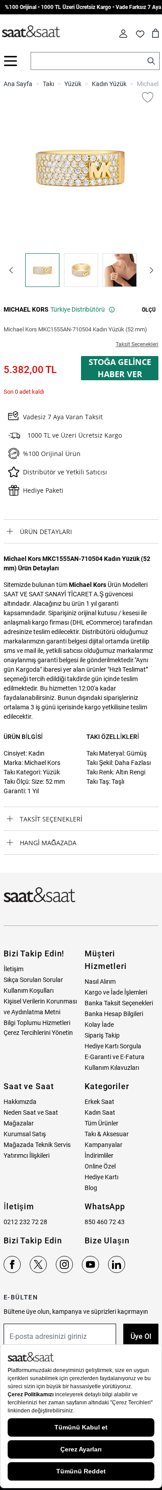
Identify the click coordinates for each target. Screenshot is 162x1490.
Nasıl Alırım (100, 981)
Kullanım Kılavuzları (112, 1067)
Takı (48, 83)
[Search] (151, 61)
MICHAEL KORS (26, 309)
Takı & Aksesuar (107, 1134)
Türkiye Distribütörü (77, 309)
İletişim (13, 969)
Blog (91, 1187)
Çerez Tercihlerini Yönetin (38, 1032)
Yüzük (72, 83)
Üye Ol (140, 1336)
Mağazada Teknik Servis (37, 1144)
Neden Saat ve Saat (31, 1112)
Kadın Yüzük (109, 83)
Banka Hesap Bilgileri (114, 1013)
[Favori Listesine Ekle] (147, 97)
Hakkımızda (20, 1101)
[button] (11, 270)
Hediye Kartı (101, 1177)
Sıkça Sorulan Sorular (33, 979)
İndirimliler (99, 1155)
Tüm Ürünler (101, 1123)
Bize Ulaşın (107, 1240)
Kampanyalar (103, 1144)
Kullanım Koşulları (29, 990)
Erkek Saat (99, 1101)
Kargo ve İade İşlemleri (116, 992)
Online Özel (100, 1166)
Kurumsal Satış (25, 1134)
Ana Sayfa (18, 83)
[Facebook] (12, 1264)
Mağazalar (19, 1123)
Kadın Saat (100, 1112)
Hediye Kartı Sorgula (113, 1046)
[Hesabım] (123, 34)
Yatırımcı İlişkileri (27, 1155)
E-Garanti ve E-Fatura (114, 1056)
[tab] (81, 531)
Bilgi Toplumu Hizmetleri (37, 1022)
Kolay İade (99, 1024)
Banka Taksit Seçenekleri (119, 1003)
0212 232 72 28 (25, 1221)
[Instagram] (64, 1264)
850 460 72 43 (105, 1221)
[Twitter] (38, 1264)
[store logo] (31, 32)
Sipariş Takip (102, 1035)
